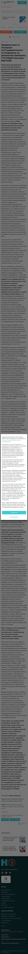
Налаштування (14, 517)
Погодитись (14, 512)
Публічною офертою (7, 440)
